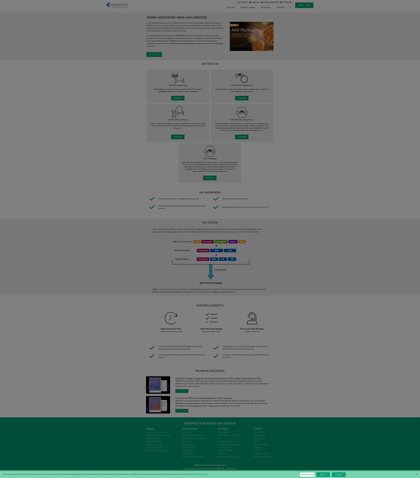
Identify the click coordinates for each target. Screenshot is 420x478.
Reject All (323, 474)
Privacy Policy (203, 474)
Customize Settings (307, 474)
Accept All (338, 474)
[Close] (416, 474)
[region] (210, 474)
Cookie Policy (193, 474)
